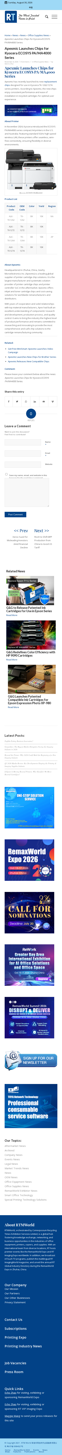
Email (47, 454)
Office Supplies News (38, 35)
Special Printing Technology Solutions (26, 1199)
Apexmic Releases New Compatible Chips (28, 361)
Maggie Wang (12, 1416)
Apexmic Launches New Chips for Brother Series (32, 356)
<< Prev (21, 530)
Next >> (41, 530)
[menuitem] (45, 16)
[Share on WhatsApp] (26, 401)
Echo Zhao (10, 1392)
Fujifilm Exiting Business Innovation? (19, 741)
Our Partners (12, 1293)
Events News (12, 1159)
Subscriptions (16, 1328)
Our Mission (11, 1288)
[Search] (45, 16)
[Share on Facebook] (9, 401)
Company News (13, 1154)
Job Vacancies (15, 1363)
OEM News (11, 1177)
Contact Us (13, 1319)
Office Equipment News (18, 1181)
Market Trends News (17, 1168)
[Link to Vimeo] (52, 401)
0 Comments (25, 62)
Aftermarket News (15, 1146)
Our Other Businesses (17, 1297)
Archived (9, 1150)
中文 (31, 7)
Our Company (15, 1285)
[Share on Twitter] (17, 401)
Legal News (11, 1163)
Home (8, 35)
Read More (11, 615)
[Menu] (52, 16)
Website (48, 464)
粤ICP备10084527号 (15, 1446)
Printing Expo (15, 1337)
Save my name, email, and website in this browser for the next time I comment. (28, 476)
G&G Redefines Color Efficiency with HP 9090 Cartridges (30, 653)
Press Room (14, 1372)
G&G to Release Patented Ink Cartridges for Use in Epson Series (29, 609)
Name (48, 443)
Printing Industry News (23, 1346)
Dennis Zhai (9, 64)
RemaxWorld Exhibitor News (21, 1190)
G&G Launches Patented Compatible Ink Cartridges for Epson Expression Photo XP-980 (29, 700)
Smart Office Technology (19, 1195)
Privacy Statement (15, 1302)
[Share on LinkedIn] (34, 401)
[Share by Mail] (43, 401)
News (15, 35)
